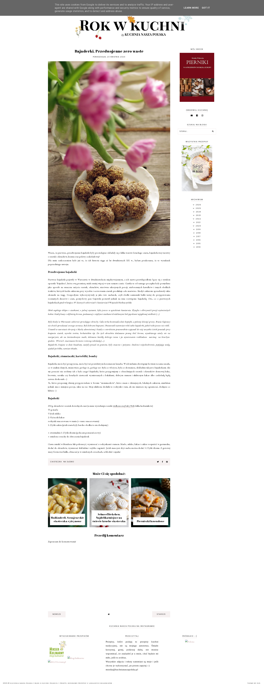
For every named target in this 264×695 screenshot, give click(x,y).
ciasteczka (56, 462)
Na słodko (68, 462)
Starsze (161, 614)
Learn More (191, 7)
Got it (206, 7)
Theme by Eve (253, 683)
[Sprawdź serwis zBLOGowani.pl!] (57, 661)
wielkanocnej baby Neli (123, 405)
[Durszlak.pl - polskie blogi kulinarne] (76, 658)
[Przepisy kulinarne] (57, 658)
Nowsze (57, 614)
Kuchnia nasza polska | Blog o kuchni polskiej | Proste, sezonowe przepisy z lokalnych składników (61, 683)
